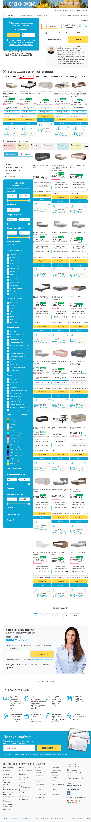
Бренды (78, 39)
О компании (57, 10)
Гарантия (72, 10)
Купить (11, 123)
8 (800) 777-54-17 (74, 766)
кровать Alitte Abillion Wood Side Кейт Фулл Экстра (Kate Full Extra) (62, 93)
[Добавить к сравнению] (7, 128)
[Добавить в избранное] (16, 128)
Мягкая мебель (64, 33)
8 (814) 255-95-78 (17, 640)
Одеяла (53, 781)
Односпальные (75, 145)
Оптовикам (84, 15)
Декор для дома (53, 39)
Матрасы (38, 767)
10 (66, 615)
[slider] (7, 200)
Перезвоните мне (50, 26)
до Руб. (11, 77)
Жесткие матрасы (54, 790)
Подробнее (11, 119)
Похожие (5, 104)
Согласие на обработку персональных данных (8, 795)
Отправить (42, 654)
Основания (55, 767)
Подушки (38, 781)
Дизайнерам (24, 796)
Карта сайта (7, 801)
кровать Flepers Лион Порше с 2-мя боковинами (78, 363)
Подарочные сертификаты (24, 786)
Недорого (21, 145)
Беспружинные (40, 794)
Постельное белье (39, 785)
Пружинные (39, 797)
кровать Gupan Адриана (60, 490)
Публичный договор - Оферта (7, 782)
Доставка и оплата (65, 15)
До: (21, 196)
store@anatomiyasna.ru (75, 786)
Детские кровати (57, 784)
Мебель (80, 33)
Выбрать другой (28, 35)
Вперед (74, 615)
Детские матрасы (38, 771)
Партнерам (84, 20)
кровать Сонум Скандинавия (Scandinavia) (57, 298)
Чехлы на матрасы (54, 776)
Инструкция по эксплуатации (9, 805)
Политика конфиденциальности (11, 788)
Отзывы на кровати (45, 681)
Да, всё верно (14, 35)
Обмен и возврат (82, 10)
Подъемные (48, 145)
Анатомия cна (15, 818)
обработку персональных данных (41, 659)
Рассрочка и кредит (23, 791)
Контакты (76, 15)
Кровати (38, 789)
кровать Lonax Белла (77, 296)
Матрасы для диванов (56, 771)
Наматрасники (40, 776)
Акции (21, 767)
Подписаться (49, 748)
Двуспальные (8, 145)
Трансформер (35, 145)
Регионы (6, 809)
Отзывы (65, 10)
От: (9, 196)
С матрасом (61, 145)
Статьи (22, 782)
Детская (49, 33)
